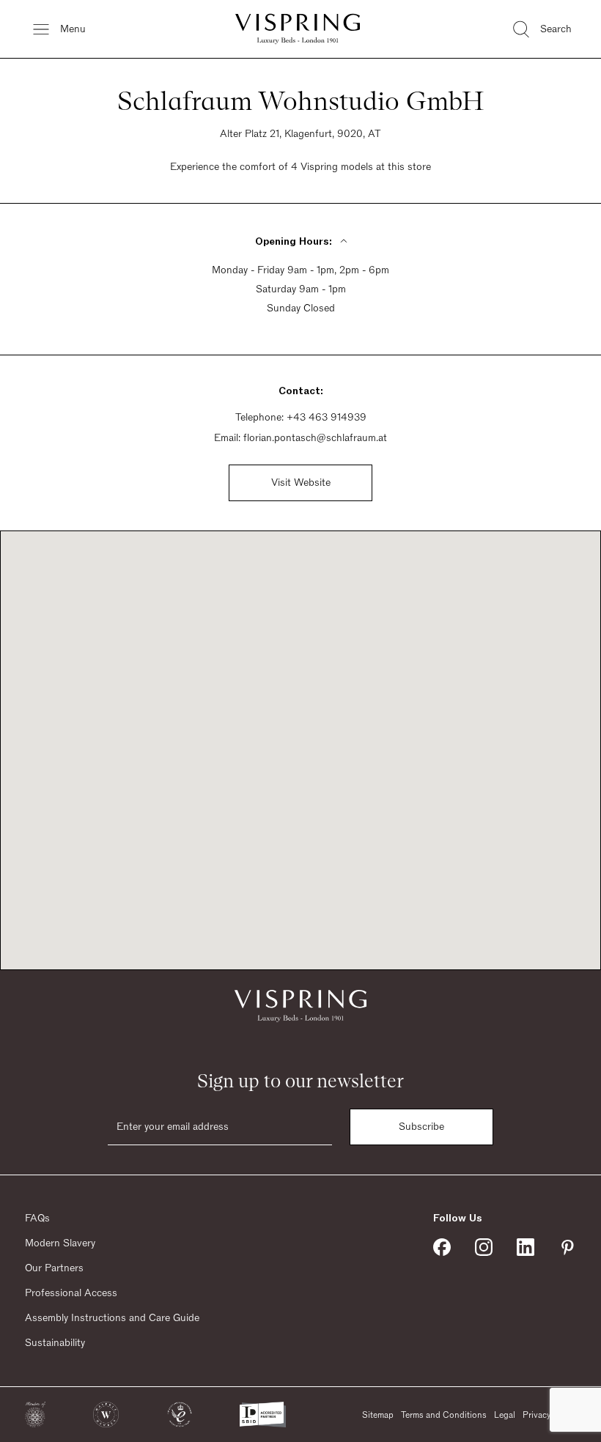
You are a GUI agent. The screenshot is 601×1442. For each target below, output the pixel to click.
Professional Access (71, 1293)
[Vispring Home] (297, 28)
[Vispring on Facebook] (442, 1247)
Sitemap (378, 1415)
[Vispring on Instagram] (484, 1247)
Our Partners (54, 1268)
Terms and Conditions (444, 1415)
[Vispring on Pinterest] (567, 1247)
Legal (504, 1415)
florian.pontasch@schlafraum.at (315, 438)
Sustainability (55, 1343)
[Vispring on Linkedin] (525, 1247)
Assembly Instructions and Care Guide (112, 1318)
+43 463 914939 (326, 417)
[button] (35, 1414)
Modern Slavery (60, 1243)
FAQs (37, 1218)
